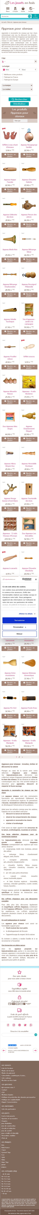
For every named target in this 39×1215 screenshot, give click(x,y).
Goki (3, 1157)
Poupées (4, 1121)
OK (36, 1035)
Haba (3, 1160)
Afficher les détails (26, 614)
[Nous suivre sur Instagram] (14, 1025)
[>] (35, 1050)
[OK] (29, 16)
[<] (4, 1050)
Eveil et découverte (8, 1116)
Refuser (19, 634)
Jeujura (4, 1167)
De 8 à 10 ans (6, 1189)
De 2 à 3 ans (6, 1179)
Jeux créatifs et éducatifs (10, 1133)
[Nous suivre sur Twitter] (25, 1025)
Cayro (4, 1150)
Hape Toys (5, 1162)
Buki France (6, 1147)
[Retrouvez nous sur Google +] (31, 1025)
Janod (3, 1164)
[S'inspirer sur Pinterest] (19, 1025)
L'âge (3, 58)
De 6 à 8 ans (6, 1186)
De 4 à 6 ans (6, 1184)
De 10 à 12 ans (6, 1191)
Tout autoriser (19, 620)
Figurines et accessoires (10, 1118)
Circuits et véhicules (8, 1128)
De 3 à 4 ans (6, 1181)
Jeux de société (7, 1131)
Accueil (4, 22)
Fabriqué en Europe (11, 80)
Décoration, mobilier (8, 1135)
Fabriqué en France (11, 77)
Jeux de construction (8, 1126)
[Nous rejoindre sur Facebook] (8, 1025)
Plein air (9, 22)
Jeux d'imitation (7, 1123)
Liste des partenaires (9, 1109)
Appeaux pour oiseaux (19, 22)
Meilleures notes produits (13, 74)
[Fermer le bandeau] (36, 579)
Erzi (3, 1155)
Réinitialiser (19, 104)
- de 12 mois (6, 1174)
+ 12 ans (4, 1193)
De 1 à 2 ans (6, 1176)
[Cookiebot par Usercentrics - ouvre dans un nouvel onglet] (23, 579)
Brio (3, 1145)
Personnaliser (18, 627)
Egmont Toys (6, 1152)
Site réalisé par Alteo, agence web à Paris (19, 1213)
